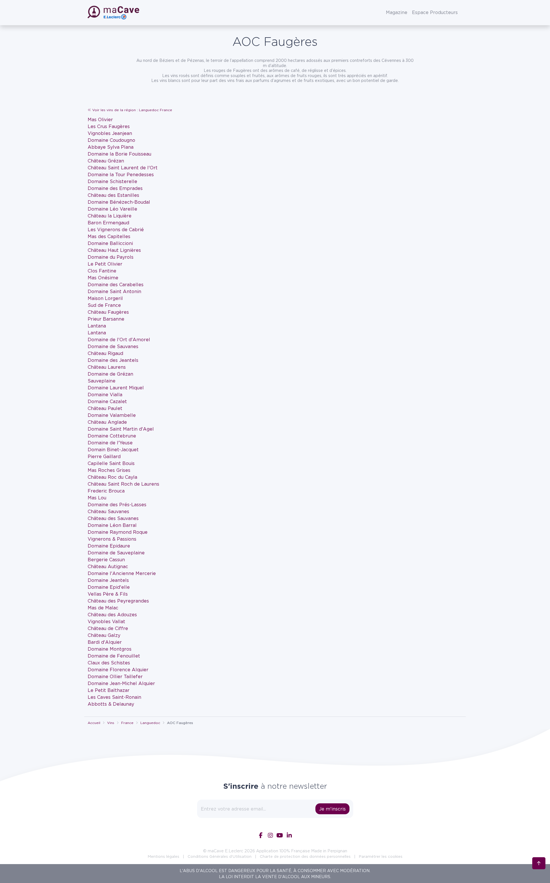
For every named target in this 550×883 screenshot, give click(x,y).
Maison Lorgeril (105, 298)
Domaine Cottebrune (112, 435)
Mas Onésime (103, 277)
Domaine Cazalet (107, 401)
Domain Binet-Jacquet (113, 449)
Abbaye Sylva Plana (110, 147)
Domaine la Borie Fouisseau (119, 153)
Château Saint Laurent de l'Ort (123, 167)
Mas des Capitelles (109, 236)
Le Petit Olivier (105, 263)
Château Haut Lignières (114, 250)
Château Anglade (107, 422)
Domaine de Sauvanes (113, 346)
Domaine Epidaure (109, 545)
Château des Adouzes (112, 614)
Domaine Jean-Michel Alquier (121, 683)
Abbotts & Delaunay (111, 704)
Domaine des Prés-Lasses (117, 504)
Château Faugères (108, 312)
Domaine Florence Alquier (118, 669)
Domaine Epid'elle (109, 587)
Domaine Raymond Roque (118, 532)
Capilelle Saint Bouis (111, 463)
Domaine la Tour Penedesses (121, 174)
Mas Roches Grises (109, 470)
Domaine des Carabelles (116, 284)
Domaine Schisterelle (112, 181)
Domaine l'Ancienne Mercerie (122, 573)
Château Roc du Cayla (112, 477)
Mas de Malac (103, 607)
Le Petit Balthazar (108, 690)
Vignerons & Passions (112, 538)
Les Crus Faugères (109, 126)
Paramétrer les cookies (380, 856)
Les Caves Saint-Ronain (114, 697)
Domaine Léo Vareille (112, 208)
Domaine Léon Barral (112, 525)
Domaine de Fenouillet (114, 655)
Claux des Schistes (109, 662)
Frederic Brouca (106, 490)
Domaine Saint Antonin (114, 291)
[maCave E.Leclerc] (114, 12)
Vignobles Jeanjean (110, 133)
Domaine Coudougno (111, 140)
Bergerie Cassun (106, 559)
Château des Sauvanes (113, 518)
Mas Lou (97, 497)
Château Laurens (107, 367)
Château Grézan (106, 160)
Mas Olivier (100, 119)
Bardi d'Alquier (105, 642)
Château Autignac (108, 566)
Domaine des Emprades (115, 188)
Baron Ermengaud (108, 222)
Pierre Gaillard (104, 456)
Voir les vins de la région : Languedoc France (131, 110)
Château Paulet (105, 408)
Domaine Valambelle (112, 415)
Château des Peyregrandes (118, 600)
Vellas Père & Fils (108, 593)
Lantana (97, 325)
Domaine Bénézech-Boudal (119, 202)
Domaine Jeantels (108, 580)
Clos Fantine (102, 270)
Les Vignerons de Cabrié (116, 229)
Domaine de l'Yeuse (110, 442)
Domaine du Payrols (110, 257)
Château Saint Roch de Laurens (123, 483)
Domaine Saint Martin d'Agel (121, 428)
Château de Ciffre (108, 628)
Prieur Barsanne (106, 318)
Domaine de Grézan (110, 373)
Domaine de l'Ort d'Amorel (119, 339)
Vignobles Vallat (106, 621)
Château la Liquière (109, 215)
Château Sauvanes (108, 511)
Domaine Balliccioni (110, 243)
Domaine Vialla (105, 394)
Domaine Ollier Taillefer (115, 676)
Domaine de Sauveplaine (116, 552)
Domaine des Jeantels (113, 360)
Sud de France (104, 305)
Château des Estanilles (113, 195)
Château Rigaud (105, 353)
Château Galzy (104, 635)
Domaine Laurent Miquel (116, 387)
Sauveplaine (101, 380)
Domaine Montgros (109, 649)
